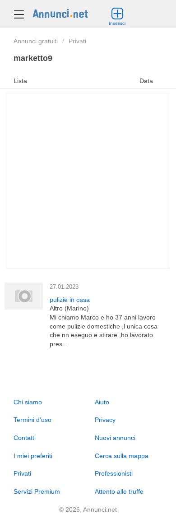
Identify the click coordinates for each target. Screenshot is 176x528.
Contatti (25, 437)
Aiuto (102, 402)
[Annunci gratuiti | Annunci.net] (60, 13)
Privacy (105, 419)
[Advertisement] (88, 181)
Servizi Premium (37, 491)
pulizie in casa (70, 299)
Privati (77, 41)
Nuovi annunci (115, 437)
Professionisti (114, 473)
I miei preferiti (33, 455)
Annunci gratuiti (36, 41)
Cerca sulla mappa (121, 455)
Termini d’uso (32, 419)
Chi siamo (28, 402)
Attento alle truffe (119, 491)
